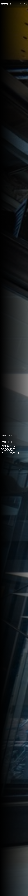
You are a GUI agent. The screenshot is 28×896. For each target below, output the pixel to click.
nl (21, 4)
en (24, 4)
